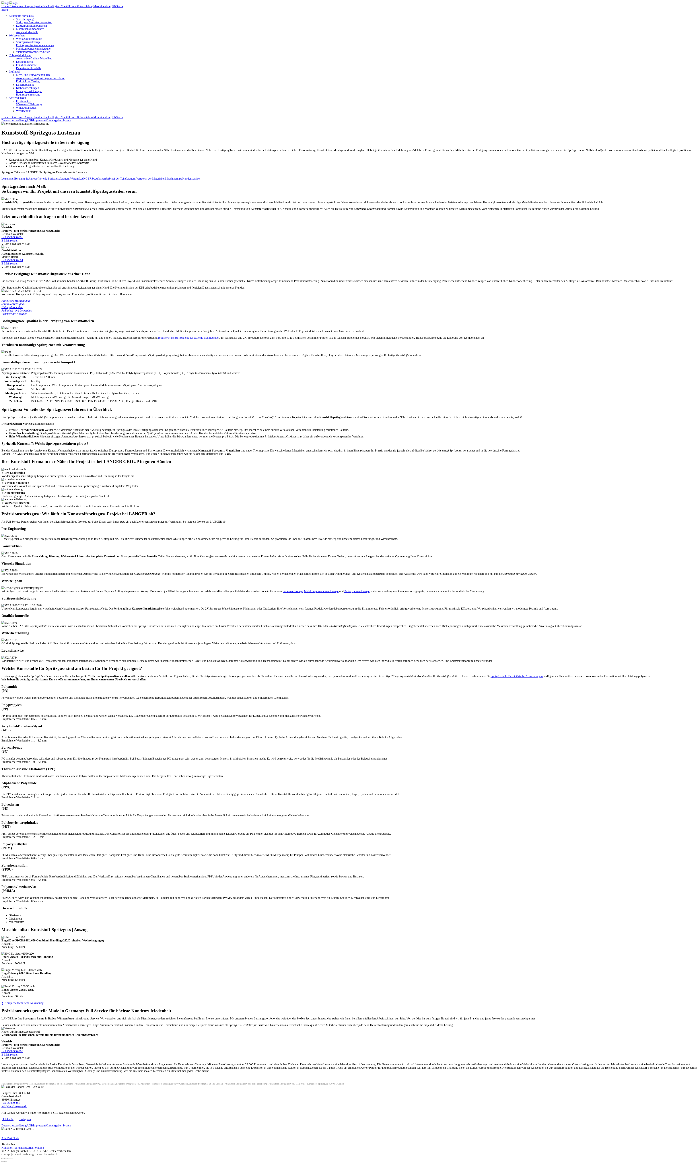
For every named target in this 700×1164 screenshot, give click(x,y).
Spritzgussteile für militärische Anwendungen (517, 676)
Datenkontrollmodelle (28, 68)
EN (114, 6)
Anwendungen (17, 97)
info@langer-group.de (14, 1106)
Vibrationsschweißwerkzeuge (33, 51)
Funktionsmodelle (26, 65)
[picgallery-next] (5, 1161)
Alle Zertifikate (10, 1138)
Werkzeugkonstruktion (29, 38)
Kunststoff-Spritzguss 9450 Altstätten (131, 1084)
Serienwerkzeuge (293, 591)
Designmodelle (24, 61)
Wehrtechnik (23, 110)
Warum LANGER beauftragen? (88, 178)
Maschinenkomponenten (30, 28)
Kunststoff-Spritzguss (21, 15)
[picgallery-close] (2, 1158)
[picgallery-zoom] (11, 1158)
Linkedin (7, 1119)
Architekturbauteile (27, 32)
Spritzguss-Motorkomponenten (34, 22)
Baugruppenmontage (28, 94)
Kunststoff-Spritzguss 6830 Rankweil (287, 1084)
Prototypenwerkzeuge (357, 591)
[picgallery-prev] (2, 1161)
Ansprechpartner (33, 6)
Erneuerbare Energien (14, 313)
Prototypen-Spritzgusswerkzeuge (35, 45)
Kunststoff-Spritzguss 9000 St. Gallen (325, 1084)
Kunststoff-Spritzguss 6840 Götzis (169, 1084)
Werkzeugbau (17, 35)
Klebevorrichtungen (27, 87)
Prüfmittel (14, 71)
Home (5, 6)
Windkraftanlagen (26, 107)
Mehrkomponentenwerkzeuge (33, 48)
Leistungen (7, 178)
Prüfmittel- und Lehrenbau (16, 310)
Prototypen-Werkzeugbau (15, 300)
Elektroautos (23, 101)
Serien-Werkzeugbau (13, 303)
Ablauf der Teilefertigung (121, 178)
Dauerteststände (25, 84)
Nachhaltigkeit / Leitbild (57, 6)
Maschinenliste (101, 6)
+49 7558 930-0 (10, 1102)
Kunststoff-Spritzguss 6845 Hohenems (54, 1084)
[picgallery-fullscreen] (8, 1158)
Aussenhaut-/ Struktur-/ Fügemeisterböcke (40, 78)
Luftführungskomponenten (31, 25)
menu (4, 9)
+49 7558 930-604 (12, 260)
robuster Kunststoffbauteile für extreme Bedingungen (188, 337)
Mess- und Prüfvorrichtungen (33, 74)
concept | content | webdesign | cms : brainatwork (29, 1154)
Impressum (39, 120)
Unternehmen (16, 6)
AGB (30, 120)
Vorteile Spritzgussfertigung (54, 178)
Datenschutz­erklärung (14, 120)
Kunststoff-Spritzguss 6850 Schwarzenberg (246, 1084)
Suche (119, 6)
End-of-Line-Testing (28, 81)
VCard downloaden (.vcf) (16, 243)
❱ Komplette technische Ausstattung (22, 1003)
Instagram (25, 1119)
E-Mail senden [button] (9, 240)
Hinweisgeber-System (58, 120)
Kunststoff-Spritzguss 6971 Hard (17, 1084)
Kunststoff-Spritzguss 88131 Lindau (205, 1084)
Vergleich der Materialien (150, 178)
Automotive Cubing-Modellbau (34, 58)
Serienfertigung (25, 19)
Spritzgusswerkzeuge (28, 42)
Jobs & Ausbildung (82, 6)
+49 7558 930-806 (12, 237)
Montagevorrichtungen (29, 91)
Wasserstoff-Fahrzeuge (29, 104)
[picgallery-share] (5, 1158)
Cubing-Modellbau (20, 55)
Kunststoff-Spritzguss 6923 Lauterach (93, 1084)
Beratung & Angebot (26, 178)
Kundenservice (191, 178)
